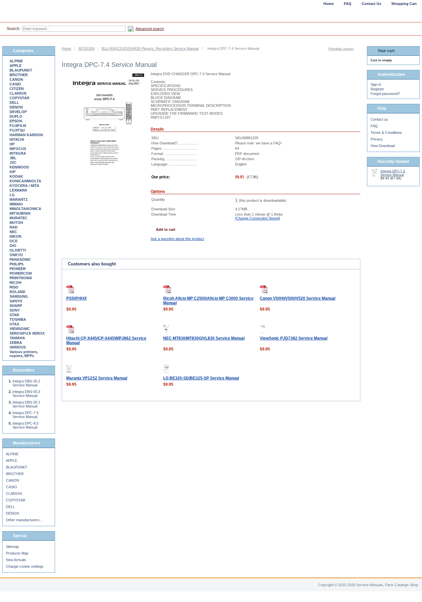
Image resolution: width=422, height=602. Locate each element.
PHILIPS (16, 264)
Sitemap (12, 547)
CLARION (18, 93)
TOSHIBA (18, 319)
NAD (13, 227)
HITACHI (17, 139)
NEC (13, 232)
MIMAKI (16, 204)
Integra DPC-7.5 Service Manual (26, 415)
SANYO (16, 301)
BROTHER (19, 75)
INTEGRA (86, 48)
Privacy (377, 139)
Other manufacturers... (24, 520)
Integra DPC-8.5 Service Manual (26, 425)
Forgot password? (385, 94)
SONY (15, 310)
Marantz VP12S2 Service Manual (96, 378)
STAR (14, 315)
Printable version (341, 48)
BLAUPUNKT (21, 70)
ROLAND (17, 292)
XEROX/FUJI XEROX (27, 333)
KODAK (16, 176)
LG (12, 195)
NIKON (15, 236)
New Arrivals (16, 560)
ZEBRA (16, 343)
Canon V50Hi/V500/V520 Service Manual (297, 298)
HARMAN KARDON (26, 135)
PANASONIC (20, 259)
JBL (13, 158)
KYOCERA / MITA (24, 186)
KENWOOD (19, 167)
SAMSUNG (19, 296)
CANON (16, 79)
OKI (13, 246)
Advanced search (150, 29)
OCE (13, 241)
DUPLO (16, 116)
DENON (16, 107)
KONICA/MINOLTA (25, 181)
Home (66, 48)
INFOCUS (18, 149)
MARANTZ (19, 199)
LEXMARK (18, 190)
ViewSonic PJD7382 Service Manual (293, 338)
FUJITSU (17, 130)
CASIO (15, 84)
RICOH (15, 283)
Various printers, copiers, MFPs (24, 354)
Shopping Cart (404, 4)
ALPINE (16, 61)
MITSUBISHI (20, 213)
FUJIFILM (18, 126)
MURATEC (18, 218)
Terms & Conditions (386, 133)
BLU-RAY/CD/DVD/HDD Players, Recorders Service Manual (150, 48)
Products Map (17, 553)
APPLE (15, 66)
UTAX (14, 324)
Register (377, 89)
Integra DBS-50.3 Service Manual (26, 394)
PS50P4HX (76, 298)
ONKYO (16, 255)
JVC (13, 163)
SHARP (16, 306)
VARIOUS (18, 347)
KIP (12, 172)
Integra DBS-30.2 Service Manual (26, 383)
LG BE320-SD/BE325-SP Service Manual (201, 378)
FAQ (374, 126)
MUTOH (16, 223)
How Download (383, 146)
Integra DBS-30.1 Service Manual (26, 404)
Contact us (379, 119)
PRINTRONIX (21, 278)
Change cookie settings (25, 566)
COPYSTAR (19, 98)
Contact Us (371, 4)
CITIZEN (17, 89)
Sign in (376, 84)
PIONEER (18, 269)
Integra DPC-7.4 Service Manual (392, 172)
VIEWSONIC (20, 329)
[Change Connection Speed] (257, 218)
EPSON (16, 121)
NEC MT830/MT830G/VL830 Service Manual (204, 338)
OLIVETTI (18, 250)
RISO (14, 287)
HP (12, 144)
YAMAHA (17, 338)
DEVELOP (18, 112)
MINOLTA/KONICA (25, 209)
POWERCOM (21, 273)
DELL (14, 103)
